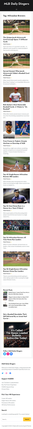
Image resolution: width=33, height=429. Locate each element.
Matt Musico (6, 44)
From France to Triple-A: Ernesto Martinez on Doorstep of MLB (15, 142)
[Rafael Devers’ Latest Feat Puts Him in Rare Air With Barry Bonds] (5, 294)
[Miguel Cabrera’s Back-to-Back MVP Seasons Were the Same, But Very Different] (5, 298)
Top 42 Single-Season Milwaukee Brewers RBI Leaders (15, 175)
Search (27, 419)
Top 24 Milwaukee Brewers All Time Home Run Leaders (14, 238)
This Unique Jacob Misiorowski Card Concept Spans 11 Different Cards (15, 39)
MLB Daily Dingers (16, 4)
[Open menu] (16, 9)
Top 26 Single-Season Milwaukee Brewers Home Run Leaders (15, 270)
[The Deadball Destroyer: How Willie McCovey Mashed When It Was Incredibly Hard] (5, 305)
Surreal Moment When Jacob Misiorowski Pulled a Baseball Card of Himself (16, 73)
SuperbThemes (27, 426)
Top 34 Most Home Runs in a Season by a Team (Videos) (14, 207)
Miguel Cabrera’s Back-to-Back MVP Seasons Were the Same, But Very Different (18, 298)
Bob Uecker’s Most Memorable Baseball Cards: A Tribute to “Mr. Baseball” (15, 107)
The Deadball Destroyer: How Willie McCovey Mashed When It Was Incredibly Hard (18, 305)
